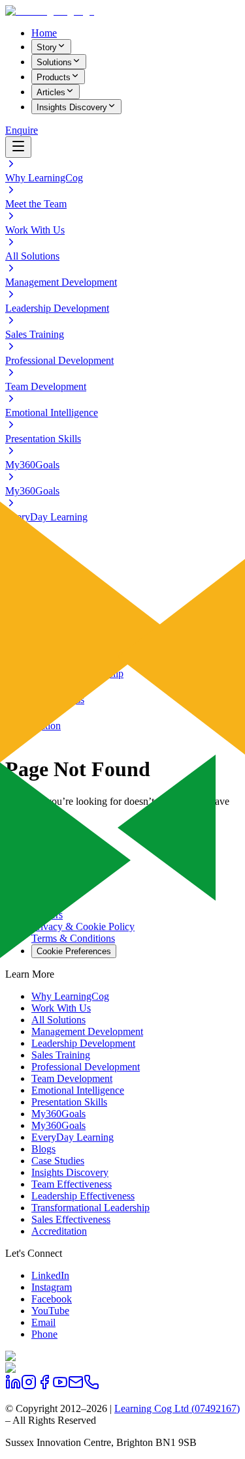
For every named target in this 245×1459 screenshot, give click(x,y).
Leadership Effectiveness (83, 1195)
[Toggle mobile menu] (18, 147)
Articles (51, 92)
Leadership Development (83, 1043)
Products (54, 77)
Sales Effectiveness (70, 1219)
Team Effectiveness (71, 1184)
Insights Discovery (72, 107)
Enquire (21, 130)
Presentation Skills (69, 1101)
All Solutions (58, 1019)
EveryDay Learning (72, 1137)
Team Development (71, 1078)
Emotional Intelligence (77, 1090)
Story (47, 47)
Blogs (43, 1148)
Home (44, 32)
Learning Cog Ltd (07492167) (177, 1408)
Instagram (51, 1287)
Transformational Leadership (90, 1207)
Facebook (51, 1298)
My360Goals (58, 1113)
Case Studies (57, 1160)
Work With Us (61, 1008)
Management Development (87, 1031)
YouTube (50, 1310)
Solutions (54, 62)
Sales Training (60, 1054)
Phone (44, 1334)
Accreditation (59, 1231)
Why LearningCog (70, 996)
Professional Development (85, 1066)
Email (43, 1322)
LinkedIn (50, 1275)
